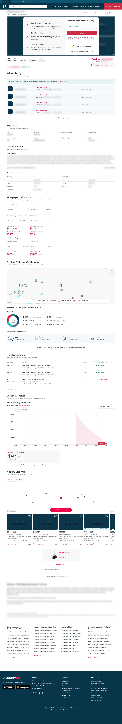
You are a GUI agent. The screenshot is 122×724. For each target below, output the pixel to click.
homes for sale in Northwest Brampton (47, 633)
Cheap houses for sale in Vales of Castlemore (22, 653)
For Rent (67, 6)
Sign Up (117, 6)
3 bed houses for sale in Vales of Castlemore (22, 638)
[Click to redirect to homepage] (4, 6)
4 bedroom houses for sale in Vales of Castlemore (24, 632)
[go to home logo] (11, 678)
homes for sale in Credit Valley (44, 642)
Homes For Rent (96, 700)
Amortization (22, 215)
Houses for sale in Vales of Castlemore (20, 650)
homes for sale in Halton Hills (71, 633)
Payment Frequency (36, 215)
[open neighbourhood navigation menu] (85, 6)
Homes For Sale (96, 698)
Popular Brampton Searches (45, 627)
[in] (43, 692)
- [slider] (94, 411)
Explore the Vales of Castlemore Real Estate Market (19, 628)
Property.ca (7, 682)
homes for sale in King (69, 645)
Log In (108, 6)
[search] (28, 6)
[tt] (33, 692)
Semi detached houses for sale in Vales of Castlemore (25, 644)
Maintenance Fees (12, 241)
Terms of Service (86, 38)
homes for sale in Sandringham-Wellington (49, 630)
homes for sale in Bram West (44, 648)
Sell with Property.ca (98, 684)
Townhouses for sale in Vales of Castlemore (21, 641)
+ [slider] (112, 411)
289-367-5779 (63, 557)
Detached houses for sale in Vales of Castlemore (23, 647)
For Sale (58, 6)
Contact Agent (61, 564)
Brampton (24, 14)
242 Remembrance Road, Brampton (100, 632)
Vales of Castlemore (13, 14)
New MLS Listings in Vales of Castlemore (99, 628)
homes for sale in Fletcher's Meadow (46, 636)
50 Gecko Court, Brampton (97, 647)
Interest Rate (11, 215)
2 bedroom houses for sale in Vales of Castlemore (24, 635)
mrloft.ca (22, 1)
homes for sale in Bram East (43, 639)
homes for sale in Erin (68, 648)
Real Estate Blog (96, 681)
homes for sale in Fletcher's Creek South (48, 645)
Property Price (12, 205)
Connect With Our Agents (100, 688)
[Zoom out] (112, 510)
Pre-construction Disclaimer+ (61, 710)
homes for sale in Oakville (70, 651)
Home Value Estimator (99, 691)
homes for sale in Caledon (70, 630)
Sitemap (64, 698)
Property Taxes (34, 241)
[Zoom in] (112, 506)
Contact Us (95, 686)
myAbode (17, 682)
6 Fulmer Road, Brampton (97, 653)
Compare (89, 13)
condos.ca (15, 1)
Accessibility (66, 691)
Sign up (59, 81)
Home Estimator (96, 6)
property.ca (6, 1)
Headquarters (66, 686)
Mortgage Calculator (98, 693)
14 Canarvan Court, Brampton (98, 638)
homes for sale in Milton (69, 642)
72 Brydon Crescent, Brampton (99, 641)
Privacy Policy (76, 38)
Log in (91, 52)
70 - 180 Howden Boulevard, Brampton (101, 644)
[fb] (36, 692)
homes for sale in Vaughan (70, 639)
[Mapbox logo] (11, 302)
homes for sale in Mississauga (71, 636)
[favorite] (29, 516)
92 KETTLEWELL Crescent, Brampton (100, 635)
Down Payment (34, 205)
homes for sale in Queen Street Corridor (48, 651)
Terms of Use (66, 695)
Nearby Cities (66, 627)
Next (82, 33)
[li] (40, 692)
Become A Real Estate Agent (71, 688)
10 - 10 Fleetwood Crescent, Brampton (101, 650)
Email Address (72, 26)
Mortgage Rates (96, 695)
